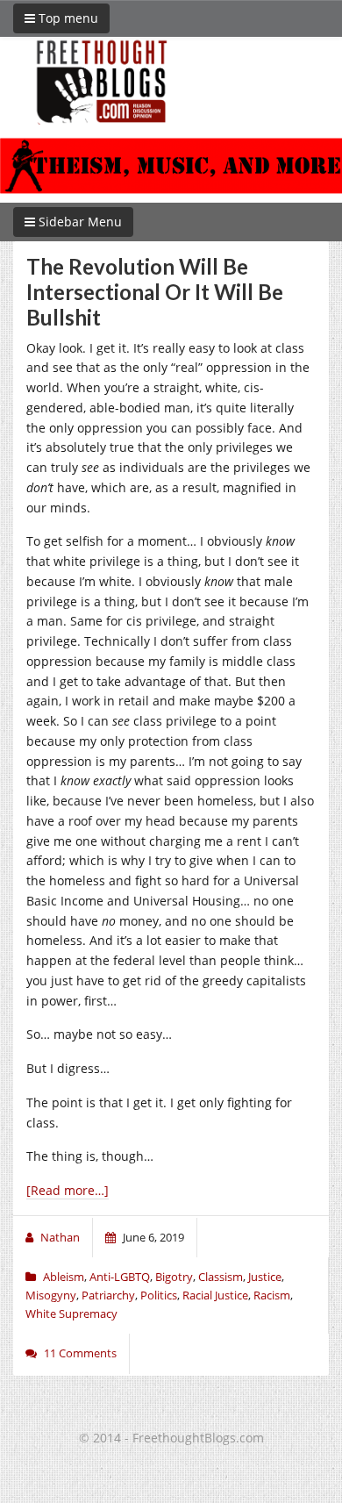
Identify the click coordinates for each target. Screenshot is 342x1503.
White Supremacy (71, 1313)
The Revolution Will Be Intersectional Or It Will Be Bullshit (154, 292)
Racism (271, 1295)
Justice (264, 1277)
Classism (220, 1277)
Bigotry (174, 1277)
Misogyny (50, 1295)
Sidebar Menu (78, 221)
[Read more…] (67, 1190)
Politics (158, 1295)
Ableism (63, 1277)
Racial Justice (215, 1295)
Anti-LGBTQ (119, 1277)
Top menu (66, 18)
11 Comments (80, 1353)
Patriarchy (108, 1295)
